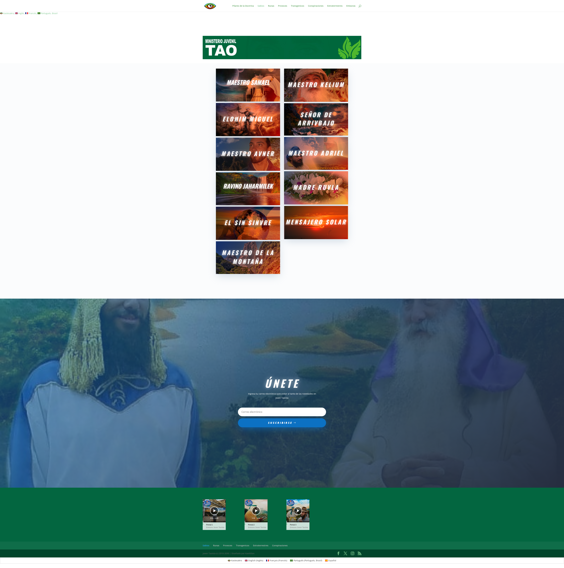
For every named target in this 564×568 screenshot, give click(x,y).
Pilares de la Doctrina (243, 6)
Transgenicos (297, 6)
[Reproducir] (214, 510)
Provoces (282, 6)
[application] (214, 510)
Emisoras (350, 6)
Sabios (261, 6)
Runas (271, 6)
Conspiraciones (315, 6)
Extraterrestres (335, 6)
